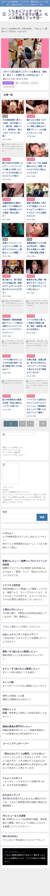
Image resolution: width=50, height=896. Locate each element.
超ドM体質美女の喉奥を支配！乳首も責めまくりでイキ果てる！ (12, 403)
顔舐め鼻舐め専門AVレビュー (17, 726)
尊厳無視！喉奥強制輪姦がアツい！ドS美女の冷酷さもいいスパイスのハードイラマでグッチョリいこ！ (12, 326)
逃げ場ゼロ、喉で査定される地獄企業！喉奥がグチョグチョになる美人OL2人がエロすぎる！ (12, 286)
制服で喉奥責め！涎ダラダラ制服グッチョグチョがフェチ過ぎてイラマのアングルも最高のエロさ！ (36, 209)
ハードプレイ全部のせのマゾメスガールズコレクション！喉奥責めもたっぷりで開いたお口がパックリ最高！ (36, 406)
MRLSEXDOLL (10, 836)
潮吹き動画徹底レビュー (15, 852)
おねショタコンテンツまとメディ (19, 634)
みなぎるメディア (11, 795)
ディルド (34, 83)
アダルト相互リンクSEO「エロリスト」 (22, 626)
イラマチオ (24, 83)
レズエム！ (8, 533)
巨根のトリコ (9, 709)
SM (17, 83)
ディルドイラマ (9, 86)
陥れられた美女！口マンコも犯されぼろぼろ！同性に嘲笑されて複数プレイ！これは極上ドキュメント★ (36, 126)
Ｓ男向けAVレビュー (12, 609)
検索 (4, 512)
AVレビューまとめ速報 (14, 816)
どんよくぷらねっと (12, 778)
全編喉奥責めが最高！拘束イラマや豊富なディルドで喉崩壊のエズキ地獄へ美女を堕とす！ (12, 209)
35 (43, 423)
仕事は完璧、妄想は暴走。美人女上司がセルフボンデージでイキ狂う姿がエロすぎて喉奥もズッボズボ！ (36, 366)
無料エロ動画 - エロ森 (13, 696)
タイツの (6, 682)
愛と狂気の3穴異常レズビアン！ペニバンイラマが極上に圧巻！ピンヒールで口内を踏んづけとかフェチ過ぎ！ (12, 169)
